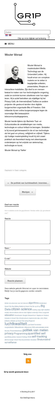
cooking (34, 310)
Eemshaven (18, 315)
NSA (33, 327)
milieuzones (28, 327)
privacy (9, 333)
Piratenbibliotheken (16, 331)
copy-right (41, 310)
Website (8, 268)
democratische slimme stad (18, 312)
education (9, 315)
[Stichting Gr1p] (27, 14)
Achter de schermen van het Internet (16, 303)
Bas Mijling (15, 306)
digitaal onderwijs (32, 312)
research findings (21, 337)
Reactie (8, 218)
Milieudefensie (19, 327)
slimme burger (9, 340)
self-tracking (39, 336)
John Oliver (43, 318)
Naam (7, 248)
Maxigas (27, 192)
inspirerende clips (34, 318)
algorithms (33, 302)
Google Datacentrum (29, 315)
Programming (20, 333)
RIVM (29, 337)
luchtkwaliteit (16, 323)
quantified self (37, 333)
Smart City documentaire (22, 340)
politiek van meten (35, 330)
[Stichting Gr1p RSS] (28, 360)
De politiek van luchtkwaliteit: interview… (28, 183)
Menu (11, 43)
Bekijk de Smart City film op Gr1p (29, 306)
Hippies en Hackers (42, 315)
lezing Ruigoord (30, 321)
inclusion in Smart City (12, 318)
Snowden (34, 340)
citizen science (21, 308)
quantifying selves (10, 337)
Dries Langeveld (44, 312)
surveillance (10, 342)
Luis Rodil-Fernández (34, 324)
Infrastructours (23, 318)
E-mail (8, 258)
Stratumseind (43, 339)
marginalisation (9, 327)
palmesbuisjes (40, 327)
